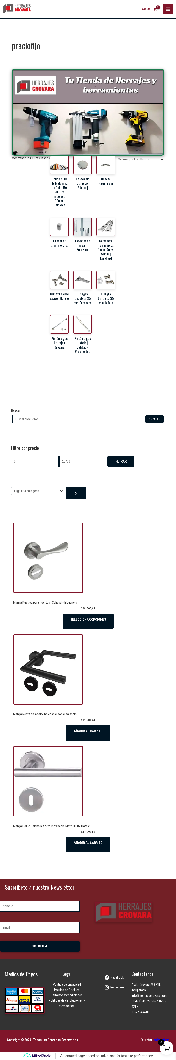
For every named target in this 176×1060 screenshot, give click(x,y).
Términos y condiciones (66, 995)
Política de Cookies (67, 990)
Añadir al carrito (88, 731)
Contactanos (142, 973)
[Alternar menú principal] (168, 9)
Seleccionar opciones (88, 619)
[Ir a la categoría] (76, 493)
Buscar (15, 410)
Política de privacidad (67, 984)
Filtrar (120, 461)
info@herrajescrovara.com (149, 996)
